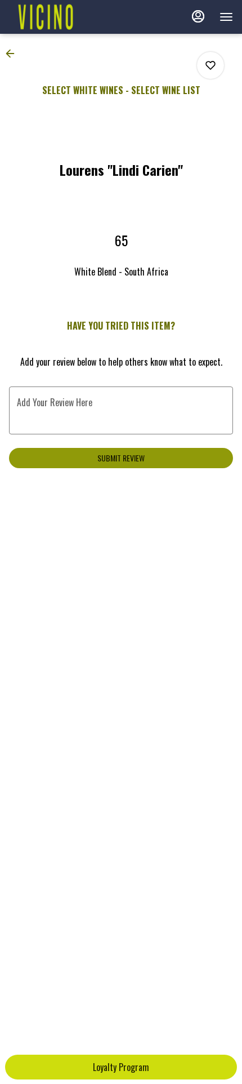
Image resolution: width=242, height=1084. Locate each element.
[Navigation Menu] (226, 16)
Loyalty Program (121, 1067)
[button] (13, 53)
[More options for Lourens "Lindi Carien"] (210, 65)
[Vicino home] (59, 17)
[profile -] (198, 16)
